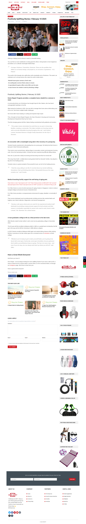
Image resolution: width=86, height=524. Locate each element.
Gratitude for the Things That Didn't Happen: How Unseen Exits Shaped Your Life (32, 312)
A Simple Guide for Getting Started (15, 305)
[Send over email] (84, 266)
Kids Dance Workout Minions (71, 113)
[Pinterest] (15, 512)
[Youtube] (17, 512)
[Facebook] (12, 512)
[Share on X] (84, 260)
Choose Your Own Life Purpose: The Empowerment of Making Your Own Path (15, 297)
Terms (47, 2)
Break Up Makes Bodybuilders (71, 106)
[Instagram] (9, 516)
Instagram (12, 265)
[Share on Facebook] (84, 257)
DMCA (28, 2)
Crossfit (42, 12)
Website (43, 337)
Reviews (18, 12)
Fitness (54, 12)
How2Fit (44, 521)
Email (26, 337)
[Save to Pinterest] (84, 263)
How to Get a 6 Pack (69, 100)
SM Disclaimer (41, 2)
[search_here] (77, 2)
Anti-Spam (16, 2)
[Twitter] (9, 512)
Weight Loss (35, 12)
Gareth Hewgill (11, 21)
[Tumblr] (12, 516)
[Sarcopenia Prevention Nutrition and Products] (68, 219)
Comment (10, 323)
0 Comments (24, 21)
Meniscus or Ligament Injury (70, 53)
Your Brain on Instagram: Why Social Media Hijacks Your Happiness (71, 89)
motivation (47, 233)
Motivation (24, 12)
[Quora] (20, 512)
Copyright (23, 2)
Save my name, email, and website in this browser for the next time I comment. (24, 343)
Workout (48, 12)
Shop (13, 12)
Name (9, 337)
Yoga (72, 12)
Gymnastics (60, 12)
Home (9, 12)
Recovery (67, 12)
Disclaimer (34, 2)
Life (30, 12)
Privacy (10, 2)
